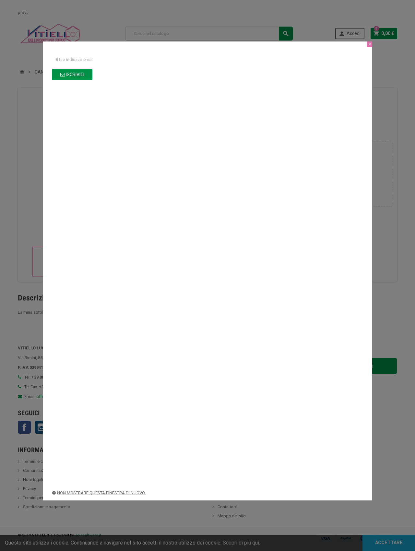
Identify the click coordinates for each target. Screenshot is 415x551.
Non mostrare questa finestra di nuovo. (101, 492)
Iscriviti (74, 74)
